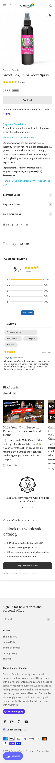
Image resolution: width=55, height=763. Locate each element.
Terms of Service (11, 647)
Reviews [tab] (11, 324)
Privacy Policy (10, 653)
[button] (27, 280)
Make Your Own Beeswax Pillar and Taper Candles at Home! (22, 431)
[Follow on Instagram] (12, 722)
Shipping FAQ (10, 636)
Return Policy (10, 642)
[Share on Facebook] (12, 224)
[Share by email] (27, 224)
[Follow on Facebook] (5, 722)
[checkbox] (11, 344)
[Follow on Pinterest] (19, 722)
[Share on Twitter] (17, 224)
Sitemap (7, 658)
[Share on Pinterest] (22, 224)
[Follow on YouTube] (26, 722)
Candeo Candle (11, 70)
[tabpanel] (27, 354)
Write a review (27, 313)
